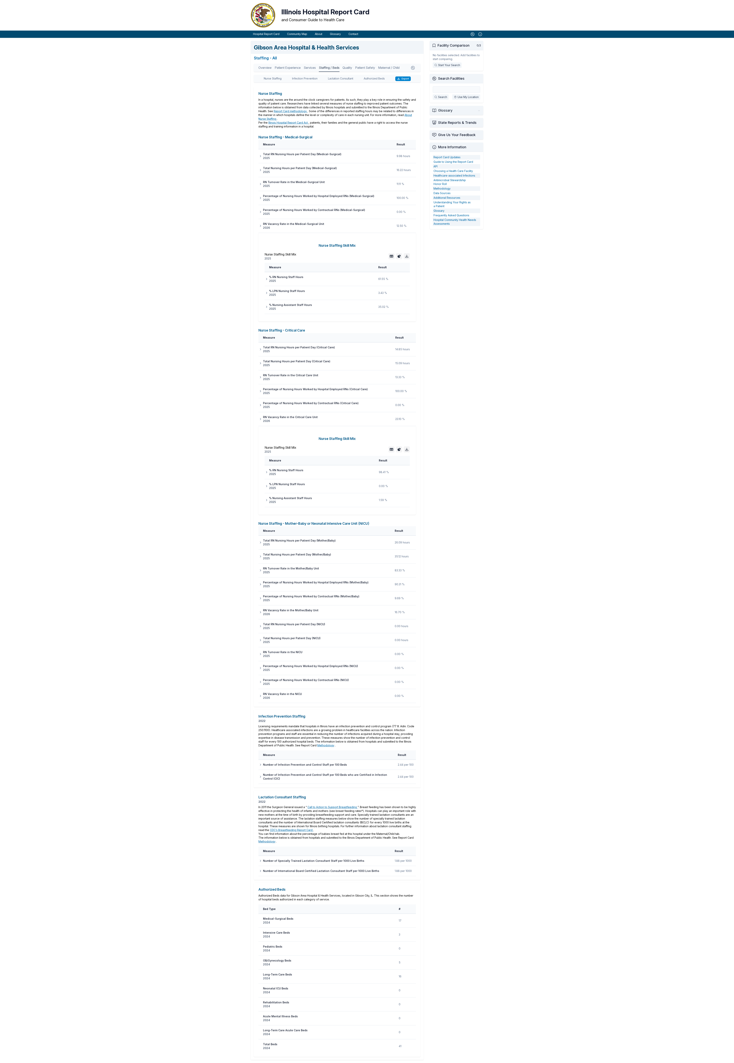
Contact (353, 34)
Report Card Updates (447, 157)
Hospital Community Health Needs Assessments (455, 221)
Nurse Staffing (273, 78)
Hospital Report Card (266, 34)
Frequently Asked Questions (451, 215)
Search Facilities (451, 78)
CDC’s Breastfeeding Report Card (291, 830)
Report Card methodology (291, 111)
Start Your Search (449, 65)
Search (442, 97)
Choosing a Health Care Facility (453, 171)
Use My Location (468, 97)
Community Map (297, 34)
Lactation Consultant (340, 78)
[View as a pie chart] (399, 256)
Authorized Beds (374, 78)
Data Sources (442, 193)
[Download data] (407, 256)
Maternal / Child (388, 68)
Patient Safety (365, 68)
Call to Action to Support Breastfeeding (333, 807)
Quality (347, 68)
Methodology (325, 745)
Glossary (335, 34)
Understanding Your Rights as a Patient (452, 204)
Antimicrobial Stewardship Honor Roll (450, 182)
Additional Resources (447, 197)
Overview (265, 68)
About (318, 34)
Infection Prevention (304, 78)
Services (310, 68)
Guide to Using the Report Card (453, 161)
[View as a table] (391, 256)
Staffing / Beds (329, 68)
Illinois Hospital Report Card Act (288, 122)
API (436, 166)
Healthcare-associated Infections (454, 175)
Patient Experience (288, 68)
